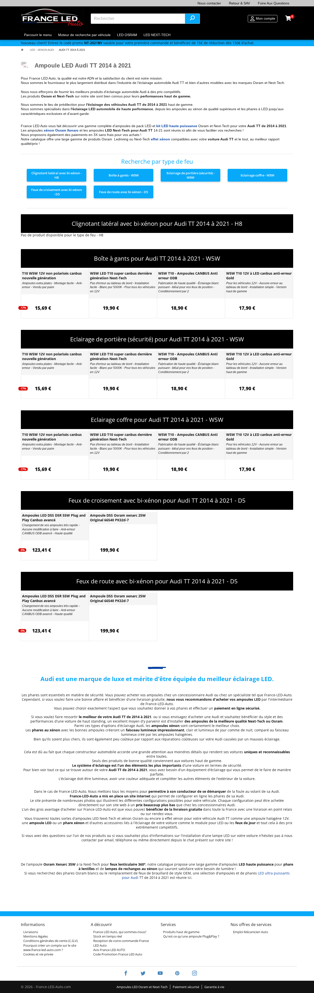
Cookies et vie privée (38, 954)
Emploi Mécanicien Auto (250, 932)
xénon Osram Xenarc (61, 130)
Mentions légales (35, 936)
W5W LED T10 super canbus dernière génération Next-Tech (121, 275)
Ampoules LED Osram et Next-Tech (142, 987)
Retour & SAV (239, 3)
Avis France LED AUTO (109, 950)
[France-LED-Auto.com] (52, 18)
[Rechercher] (192, 19)
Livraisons (30, 932)
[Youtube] (160, 973)
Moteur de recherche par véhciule (84, 35)
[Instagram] (191, 973)
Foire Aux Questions (273, 3)
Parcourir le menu (38, 35)
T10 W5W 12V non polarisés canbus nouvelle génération (52, 275)
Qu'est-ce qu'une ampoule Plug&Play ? (191, 936)
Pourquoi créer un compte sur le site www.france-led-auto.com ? (49, 947)
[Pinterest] (177, 973)
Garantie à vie (214, 987)
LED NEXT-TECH (157, 35)
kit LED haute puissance (176, 126)
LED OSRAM (127, 35)
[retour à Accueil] (22, 49)
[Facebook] (125, 973)
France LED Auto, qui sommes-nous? (119, 932)
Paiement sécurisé (186, 987)
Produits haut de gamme (181, 932)
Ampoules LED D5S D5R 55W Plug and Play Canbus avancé (54, 517)
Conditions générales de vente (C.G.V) (50, 941)
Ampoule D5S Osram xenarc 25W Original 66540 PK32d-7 (118, 517)
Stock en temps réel (107, 936)
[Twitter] (143, 973)
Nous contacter (209, 3)
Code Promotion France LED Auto (117, 954)
